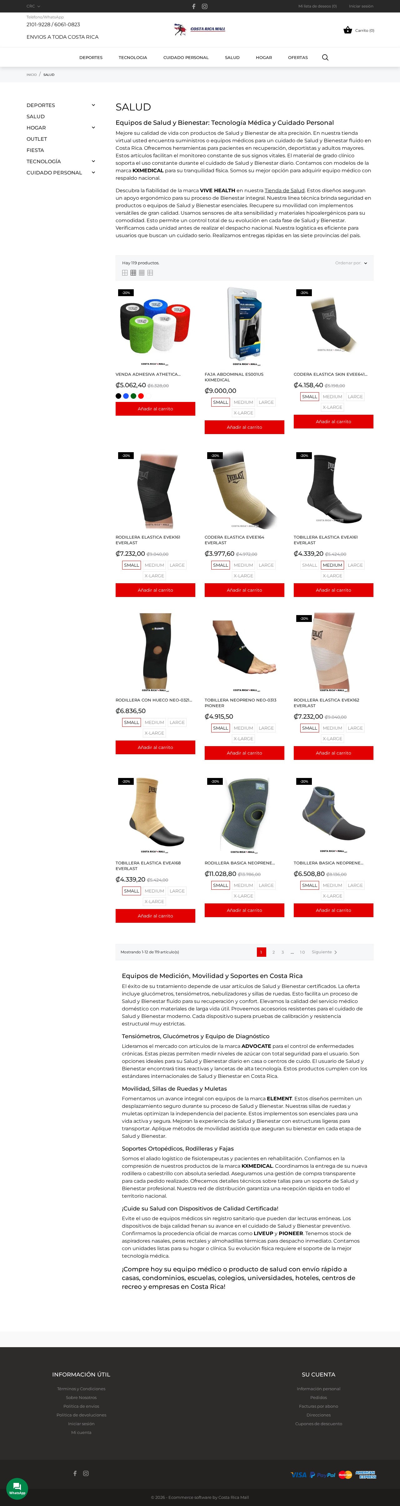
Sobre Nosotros (81, 1397)
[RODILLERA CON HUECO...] (189, 628)
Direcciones (319, 1414)
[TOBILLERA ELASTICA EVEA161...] (367, 465)
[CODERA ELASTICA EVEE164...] (278, 465)
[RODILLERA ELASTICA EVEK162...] (367, 628)
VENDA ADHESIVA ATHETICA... (148, 374)
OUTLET (37, 139)
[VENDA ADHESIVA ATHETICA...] (189, 302)
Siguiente (325, 952)
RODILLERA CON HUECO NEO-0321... (154, 699)
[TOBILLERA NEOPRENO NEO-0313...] (278, 628)
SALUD (36, 117)
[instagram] (205, 6)
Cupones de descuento (318, 1423)
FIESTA (35, 150)
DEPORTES (41, 105)
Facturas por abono (318, 1406)
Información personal (319, 1388)
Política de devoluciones (81, 1414)
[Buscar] (325, 57)
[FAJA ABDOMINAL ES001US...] (278, 302)
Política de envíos (81, 1406)
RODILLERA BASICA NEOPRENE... (240, 862)
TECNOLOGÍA (44, 161)
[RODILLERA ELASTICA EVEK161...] (189, 465)
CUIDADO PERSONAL (54, 173)
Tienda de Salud (285, 190)
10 (303, 952)
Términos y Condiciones (81, 1388)
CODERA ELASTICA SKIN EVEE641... (331, 374)
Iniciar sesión (81, 1423)
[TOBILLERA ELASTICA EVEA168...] (189, 791)
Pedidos (318, 1397)
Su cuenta (318, 1374)
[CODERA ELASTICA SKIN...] (367, 302)
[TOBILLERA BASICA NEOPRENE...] (367, 791)
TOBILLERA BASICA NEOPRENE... (328, 862)
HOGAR (36, 128)
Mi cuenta (81, 1432)
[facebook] (194, 6)
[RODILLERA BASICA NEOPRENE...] (278, 791)
